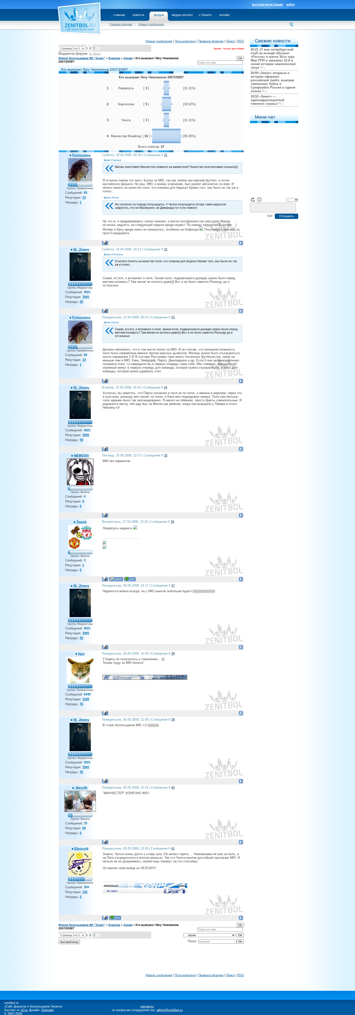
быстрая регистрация (267, 4)
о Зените (205, 15)
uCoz (24, 1010)
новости (138, 15)
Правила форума (210, 41)
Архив (127, 58)
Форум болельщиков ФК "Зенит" (81, 58)
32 (165, 249)
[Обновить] (253, 199)
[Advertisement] (151, 960)
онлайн (224, 15)
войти (290, 4)
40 (173, 787)
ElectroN (81, 849)
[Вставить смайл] (259, 199)
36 (172, 521)
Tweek (81, 522)
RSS (240, 41)
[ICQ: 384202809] (130, 579)
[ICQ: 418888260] (115, 917)
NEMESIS (81, 455)
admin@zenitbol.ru (169, 1010)
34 (165, 387)
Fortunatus (81, 155)
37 (173, 585)
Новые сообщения (151, 24)
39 (173, 719)
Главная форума (120, 24)
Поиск (230, 41)
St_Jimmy (95, 53)
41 (173, 848)
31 (165, 155)
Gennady (47, 1010)
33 (173, 317)
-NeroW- (81, 788)
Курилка (114, 58)
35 (165, 455)
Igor (81, 654)
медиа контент (182, 15)
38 (173, 653)
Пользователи (185, 41)
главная (119, 15)
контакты (147, 1006)
